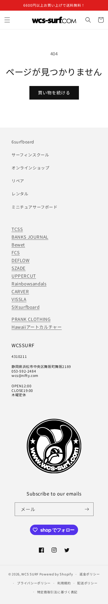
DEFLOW (21, 260)
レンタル (20, 194)
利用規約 (64, 583)
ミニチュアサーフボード (35, 207)
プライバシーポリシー (34, 583)
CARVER (20, 291)
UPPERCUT (24, 276)
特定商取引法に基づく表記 (57, 592)
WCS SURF (30, 574)
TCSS (17, 229)
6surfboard (23, 142)
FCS (16, 252)
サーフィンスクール (30, 155)
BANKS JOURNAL (30, 237)
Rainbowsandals (29, 284)
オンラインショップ (30, 168)
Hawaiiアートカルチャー (37, 327)
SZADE (19, 268)
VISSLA (19, 299)
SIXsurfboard (25, 307)
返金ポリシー (89, 574)
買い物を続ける (54, 92)
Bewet (18, 245)
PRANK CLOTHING (31, 319)
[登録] (87, 509)
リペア (18, 181)
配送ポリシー (87, 583)
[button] (7, 20)
